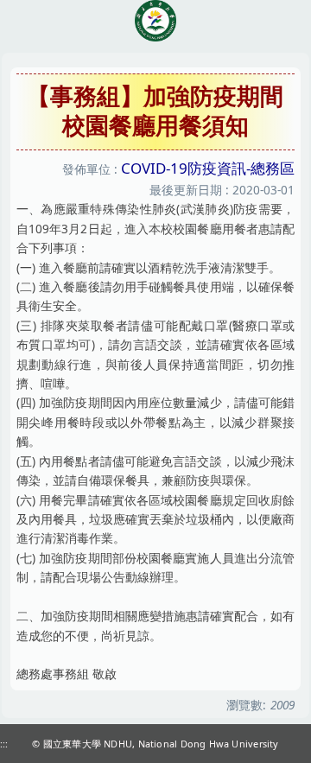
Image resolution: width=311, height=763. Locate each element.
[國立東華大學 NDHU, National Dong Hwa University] (155, 20)
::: (4, 743)
